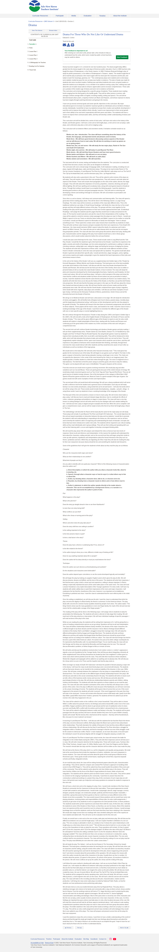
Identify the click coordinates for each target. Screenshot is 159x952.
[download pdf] (68, 44)
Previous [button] (68, 927)
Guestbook (94, 939)
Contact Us (102, 939)
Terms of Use (49, 943)
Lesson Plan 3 (33, 59)
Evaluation (87, 16)
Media (73, 16)
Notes (31, 48)
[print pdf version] (72, 44)
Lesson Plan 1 (33, 51)
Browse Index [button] (53, 30)
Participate (60, 16)
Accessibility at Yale (37, 943)
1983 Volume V (49, 21)
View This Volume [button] (37, 30)
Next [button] (78, 927)
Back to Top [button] (123, 927)
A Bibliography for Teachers (37, 62)
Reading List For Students (36, 66)
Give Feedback (122, 57)
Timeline (102, 16)
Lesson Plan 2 (33, 55)
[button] (148, 948)
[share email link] (64, 44)
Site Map (86, 939)
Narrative (32, 44)
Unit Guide (32, 40)
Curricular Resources (40, 16)
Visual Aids (32, 70)
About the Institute (120, 16)
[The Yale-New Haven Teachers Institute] (62, 6)
